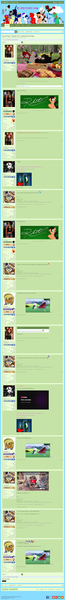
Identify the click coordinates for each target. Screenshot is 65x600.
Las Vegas (13, 70)
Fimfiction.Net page (19, 201)
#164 (61, 187)
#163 (61, 140)
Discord (28, 25)
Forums (7, 25)
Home (37, 589)
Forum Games (9, 37)
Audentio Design (12, 598)
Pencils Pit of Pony (45, 132)
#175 (61, 566)
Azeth (4, 174)
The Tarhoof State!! (12, 128)
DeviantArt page (19, 200)
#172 (61, 459)
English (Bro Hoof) (13, 589)
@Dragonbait (21, 513)
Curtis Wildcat (6, 204)
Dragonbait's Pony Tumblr (30, 298)
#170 (61, 371)
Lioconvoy (5, 59)
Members (17, 25)
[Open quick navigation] (63, 31)
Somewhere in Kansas (11, 217)
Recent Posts (11, 28)
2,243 (14, 212)
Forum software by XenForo (11, 596)
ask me (28, 168)
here (25, 171)
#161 (61, 83)
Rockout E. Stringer (20, 86)
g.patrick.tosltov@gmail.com (24, 79)
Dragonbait (19, 37)
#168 (61, 314)
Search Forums (5, 28)
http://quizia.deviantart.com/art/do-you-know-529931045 (39, 81)
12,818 (14, 123)
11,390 (14, 319)
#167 (61, 278)
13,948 (14, 66)
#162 (61, 113)
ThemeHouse (17, 597)
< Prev (8, 42)
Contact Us (42, 589)
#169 (61, 340)
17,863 (14, 182)
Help (23, 25)
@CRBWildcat (20, 543)
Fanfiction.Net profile (20, 198)
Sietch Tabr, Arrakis (11, 323)
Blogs (11, 25)
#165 (61, 206)
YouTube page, (19, 202)
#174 (61, 527)
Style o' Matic (4, 589)
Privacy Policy (58, 589)
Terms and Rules (51, 589)
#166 (61, 243)
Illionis (14, 185)
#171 (61, 433)
